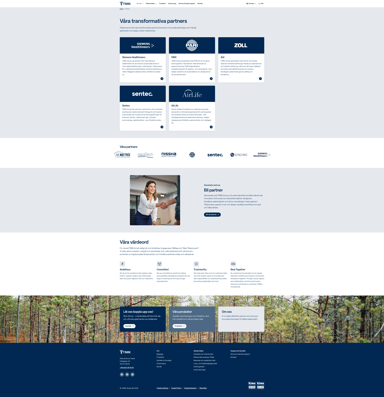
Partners (160, 354)
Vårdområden (150, 3)
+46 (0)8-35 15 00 (127, 368)
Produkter (162, 3)
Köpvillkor (203, 388)
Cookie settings (162, 388)
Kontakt (200, 3)
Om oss (139, 3)
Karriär (159, 367)
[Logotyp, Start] (125, 4)
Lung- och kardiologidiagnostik (205, 364)
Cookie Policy (176, 388)
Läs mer (162, 78)
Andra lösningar (200, 370)
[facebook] (122, 374)
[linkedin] (127, 374)
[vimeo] (132, 374)
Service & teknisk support (186, 3)
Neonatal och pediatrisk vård (204, 360)
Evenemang (172, 3)
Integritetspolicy (190, 388)
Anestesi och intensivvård (203, 354)
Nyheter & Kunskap (164, 360)
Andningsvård (199, 367)
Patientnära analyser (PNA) (204, 357)
